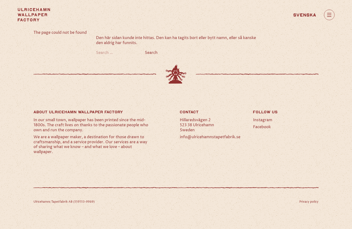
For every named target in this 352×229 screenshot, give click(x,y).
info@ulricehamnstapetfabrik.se (210, 137)
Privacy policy (308, 202)
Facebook (262, 127)
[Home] (34, 14)
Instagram (262, 120)
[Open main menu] (329, 15)
